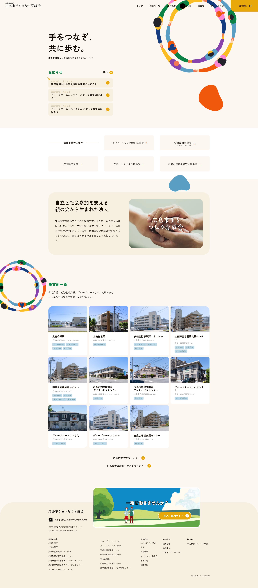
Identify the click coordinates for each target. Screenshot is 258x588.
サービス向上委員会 (149, 556)
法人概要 (144, 539)
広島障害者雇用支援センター (60, 556)
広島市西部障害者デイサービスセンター (65, 560)
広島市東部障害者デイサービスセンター (65, 565)
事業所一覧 (53, 539)
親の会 (190, 539)
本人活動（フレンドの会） (198, 543)
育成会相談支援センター (110, 550)
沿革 (142, 547)
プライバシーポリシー (172, 552)
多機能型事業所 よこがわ (59, 551)
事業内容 (144, 560)
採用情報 (166, 543)
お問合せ (166, 548)
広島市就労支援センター (110, 563)
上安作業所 (53, 547)
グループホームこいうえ (110, 541)
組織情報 (144, 565)
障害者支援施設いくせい (110, 554)
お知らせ (166, 539)
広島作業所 (53, 542)
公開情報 (144, 551)
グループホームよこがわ (110, 545)
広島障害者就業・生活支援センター (115, 568)
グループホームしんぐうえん (60, 569)
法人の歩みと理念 (148, 542)
